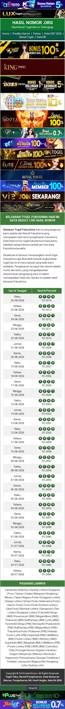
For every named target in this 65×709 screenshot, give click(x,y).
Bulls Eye (23, 589)
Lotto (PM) (21, 635)
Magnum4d (38, 661)
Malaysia (39, 593)
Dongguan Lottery (50, 597)
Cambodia (11, 589)
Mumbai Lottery (29, 608)
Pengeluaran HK (22, 680)
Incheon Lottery (48, 605)
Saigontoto (11, 657)
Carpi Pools (12, 608)
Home (5, 33)
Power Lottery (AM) (26, 638)
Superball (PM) (36, 635)
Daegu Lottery (14, 601)
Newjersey (25, 654)
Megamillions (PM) (46, 627)
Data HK (41, 37)
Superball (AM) (13, 642)
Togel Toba (12, 676)
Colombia (51, 646)
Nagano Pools (30, 597)
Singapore (54, 589)
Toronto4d (11, 623)
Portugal (21, 650)
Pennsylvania (27, 657)
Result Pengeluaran (30, 676)
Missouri (38, 654)
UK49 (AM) (38, 646)
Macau (8, 597)
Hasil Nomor (31, 673)
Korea (30, 650)
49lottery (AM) (47, 638)
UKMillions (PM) (51, 642)
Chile (11, 650)
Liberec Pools (14, 605)
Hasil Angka (39, 680)
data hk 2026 (55, 680)
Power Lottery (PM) (19, 646)
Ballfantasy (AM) (34, 620)
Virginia (40, 650)
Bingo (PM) (24, 623)
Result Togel (26, 37)
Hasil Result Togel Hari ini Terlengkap (32, 27)
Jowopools (24, 661)
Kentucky (49, 654)
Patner (37, 33)
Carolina (50, 650)
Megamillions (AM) (47, 616)
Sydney (34, 589)
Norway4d (38, 623)
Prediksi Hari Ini (21, 33)
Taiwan (19, 593)
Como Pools (31, 605)
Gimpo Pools (30, 601)
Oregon (13, 654)
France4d (44, 612)
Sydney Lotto (36, 665)
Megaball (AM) (32, 642)
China (43, 589)
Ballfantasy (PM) (24, 627)
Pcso (11, 593)
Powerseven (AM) (24, 616)
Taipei (17, 597)
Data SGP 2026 (53, 33)
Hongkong (51, 593)
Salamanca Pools (49, 601)
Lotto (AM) (52, 620)
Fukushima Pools (17, 631)
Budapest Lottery (27, 612)
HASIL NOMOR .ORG (32, 22)
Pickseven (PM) (37, 631)
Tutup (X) (32, 688)
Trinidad (11, 661)
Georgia (40, 657)
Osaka (28, 593)
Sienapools (46, 608)
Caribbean (53, 657)
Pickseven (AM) (14, 620)
